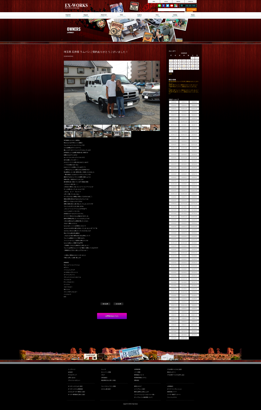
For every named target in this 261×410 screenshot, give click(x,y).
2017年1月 (194, 213)
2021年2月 (184, 167)
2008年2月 (184, 324)
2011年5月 (184, 285)
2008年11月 (194, 315)
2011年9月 (173, 282)
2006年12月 (184, 338)
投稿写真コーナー (172, 391)
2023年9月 (194, 134)
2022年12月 (194, 144)
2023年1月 (184, 144)
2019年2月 (173, 190)
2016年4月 (194, 223)
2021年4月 (194, 164)
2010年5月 (173, 298)
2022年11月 (174, 147)
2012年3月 (173, 275)
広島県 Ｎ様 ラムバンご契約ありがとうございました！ (184, 90)
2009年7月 (173, 308)
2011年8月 (184, 282)
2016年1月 (184, 226)
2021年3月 (173, 167)
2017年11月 (194, 203)
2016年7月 (194, 220)
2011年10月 (194, 279)
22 (192, 66)
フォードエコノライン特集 (108, 386)
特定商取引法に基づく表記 (108, 380)
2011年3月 (173, 288)
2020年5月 (184, 177)
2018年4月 (184, 200)
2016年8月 (184, 220)
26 (179, 68)
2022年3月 (194, 154)
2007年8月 (173, 331)
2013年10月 (174, 256)
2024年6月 (173, 128)
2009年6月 (184, 308)
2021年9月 (184, 161)
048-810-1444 (190, 5)
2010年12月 (194, 288)
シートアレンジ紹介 (139, 389)
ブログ (103, 375)
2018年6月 (194, 197)
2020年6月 (173, 177)
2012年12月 (174, 266)
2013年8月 (194, 256)
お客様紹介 (170, 386)
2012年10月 (194, 266)
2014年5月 (194, 246)
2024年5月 (184, 128)
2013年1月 (194, 262)
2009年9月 (194, 305)
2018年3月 (194, 200)
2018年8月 (173, 197)
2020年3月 (173, 180)
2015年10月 (184, 229)
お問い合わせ (71, 377)
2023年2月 (173, 144)
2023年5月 (173, 141)
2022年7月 (184, 151)
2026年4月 (184, 105)
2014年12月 (194, 239)
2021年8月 (194, 161)
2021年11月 (194, 157)
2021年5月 (184, 164)
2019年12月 (184, 180)
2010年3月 (194, 298)
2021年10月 (174, 161)
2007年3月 (194, 334)
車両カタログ (138, 386)
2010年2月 (173, 302)
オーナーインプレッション (174, 389)
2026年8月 (173, 102)
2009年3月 (184, 311)
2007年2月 (173, 338)
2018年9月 (194, 193)
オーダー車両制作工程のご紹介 (76, 394)
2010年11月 (174, 292)
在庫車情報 (137, 369)
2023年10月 (184, 134)
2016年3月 (173, 226)
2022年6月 (194, 151)
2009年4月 (173, 311)
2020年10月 (194, 170)
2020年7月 (194, 174)
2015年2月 (173, 239)
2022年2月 (173, 157)
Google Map (175, 5)
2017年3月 (184, 213)
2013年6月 (184, 259)
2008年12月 (184, 315)
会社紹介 (70, 372)
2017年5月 (194, 210)
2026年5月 (173, 105)
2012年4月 (194, 272)
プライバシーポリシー (74, 380)
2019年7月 (194, 184)
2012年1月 (194, 275)
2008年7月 (194, 318)
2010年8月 (173, 295)
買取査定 (136, 380)
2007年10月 (184, 328)
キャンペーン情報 (106, 372)
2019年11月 (194, 180)
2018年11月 (174, 193)
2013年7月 (173, 259)
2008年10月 (174, 318)
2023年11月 (174, 134)
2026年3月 (194, 105)
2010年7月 (184, 295)
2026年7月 (184, 102)
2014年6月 (184, 246)
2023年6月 (194, 138)
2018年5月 (173, 200)
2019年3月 (194, 187)
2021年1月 (194, 167)
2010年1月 (184, 302)
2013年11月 (194, 252)
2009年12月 (194, 302)
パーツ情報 (137, 372)
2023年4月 (184, 141)
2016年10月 (194, 216)
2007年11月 (174, 328)
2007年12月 (194, 324)
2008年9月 (184, 318)
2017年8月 (194, 207)
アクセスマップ (72, 375)
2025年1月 (173, 121)
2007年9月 (194, 328)
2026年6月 (194, 102)
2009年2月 (194, 311)
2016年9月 (173, 220)
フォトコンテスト (172, 397)
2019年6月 (173, 187)
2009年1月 (173, 315)
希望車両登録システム (140, 377)
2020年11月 (184, 170)
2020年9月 (173, 174)
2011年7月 (194, 282)
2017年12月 (184, 203)
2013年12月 (184, 252)
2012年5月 (184, 272)
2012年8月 (184, 269)
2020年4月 (194, 177)
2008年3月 (173, 324)
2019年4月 (184, 187)
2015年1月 (184, 239)
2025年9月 (184, 111)
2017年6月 (184, 210)
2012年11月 (184, 266)
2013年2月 (184, 262)
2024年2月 (184, 131)
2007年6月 (194, 331)
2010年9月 (194, 292)
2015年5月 (173, 236)
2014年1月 (173, 252)
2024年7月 (194, 125)
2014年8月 (194, 243)
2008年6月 (173, 321)
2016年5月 (184, 223)
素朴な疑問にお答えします (141, 391)
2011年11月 (184, 279)
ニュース (103, 369)
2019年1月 (184, 190)
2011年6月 (173, 285)
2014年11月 (174, 243)
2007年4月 (184, 334)
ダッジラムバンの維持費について (143, 397)
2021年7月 (173, 164)
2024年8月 (184, 125)
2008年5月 (184, 321)
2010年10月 (184, 292)
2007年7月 (184, 331)
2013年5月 (194, 259)
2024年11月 (194, 121)
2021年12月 (184, 157)
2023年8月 (173, 138)
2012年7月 (194, 269)
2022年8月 (173, 151)
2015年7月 (184, 233)
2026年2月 (173, 108)
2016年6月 (173, 223)
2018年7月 (184, 197)
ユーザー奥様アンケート (174, 394)
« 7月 (170, 73)
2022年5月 (173, 154)
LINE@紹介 (104, 377)
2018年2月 (173, 203)
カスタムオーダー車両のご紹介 (76, 391)
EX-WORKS (84, 6)
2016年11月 (184, 216)
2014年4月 (173, 249)
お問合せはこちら (111, 316)
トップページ (71, 369)
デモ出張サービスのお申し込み (175, 375)
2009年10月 (184, 305)
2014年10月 (184, 243)
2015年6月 (194, 233)
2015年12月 (194, 226)
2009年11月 (174, 305)
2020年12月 (174, 170)
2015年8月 (173, 233)
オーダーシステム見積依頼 (75, 389)
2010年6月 (194, 295)
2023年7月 (184, 138)
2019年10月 (174, 184)
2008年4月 (194, 321)
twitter (167, 5)
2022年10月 (184, 147)
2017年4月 (173, 213)
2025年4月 (173, 118)
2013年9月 (184, 256)
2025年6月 (184, 115)
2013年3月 (173, 262)
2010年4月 (184, 298)
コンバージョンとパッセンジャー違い (144, 394)
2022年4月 (184, 154)
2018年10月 (184, 193)
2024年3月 (173, 131)
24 (171, 68)
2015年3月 (194, 236)
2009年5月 (194, 308)
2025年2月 (194, 118)
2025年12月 (184, 108)
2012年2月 (184, 275)
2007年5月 (173, 334)
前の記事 (105, 304)
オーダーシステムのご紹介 (75, 386)
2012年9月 (173, 269)
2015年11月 (174, 229)
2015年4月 (184, 236)
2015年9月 (194, 229)
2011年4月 (194, 285)
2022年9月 (194, 147)
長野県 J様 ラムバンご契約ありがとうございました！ (183, 85)
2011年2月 (184, 288)
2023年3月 (194, 141)
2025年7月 (173, 115)
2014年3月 (184, 249)
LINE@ (159, 5)
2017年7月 (173, 210)
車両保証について (139, 375)
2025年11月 (194, 108)
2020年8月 (184, 174)
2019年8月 (184, 184)
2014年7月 (173, 246)
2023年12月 (194, 131)
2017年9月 (184, 207)
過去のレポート (171, 372)
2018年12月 (194, 190)
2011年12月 (174, 279)
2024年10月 (174, 125)
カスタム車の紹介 (106, 389)
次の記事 (118, 304)
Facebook (163, 5)
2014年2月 (194, 249)
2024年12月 (184, 121)
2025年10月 (174, 111)
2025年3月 (184, 118)
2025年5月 (194, 115)
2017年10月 (174, 207)
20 (184, 66)
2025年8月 (194, 111)
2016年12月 (174, 216)
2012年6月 (173, 272)
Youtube (171, 5)
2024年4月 (194, 128)
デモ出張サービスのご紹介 (174, 369)
